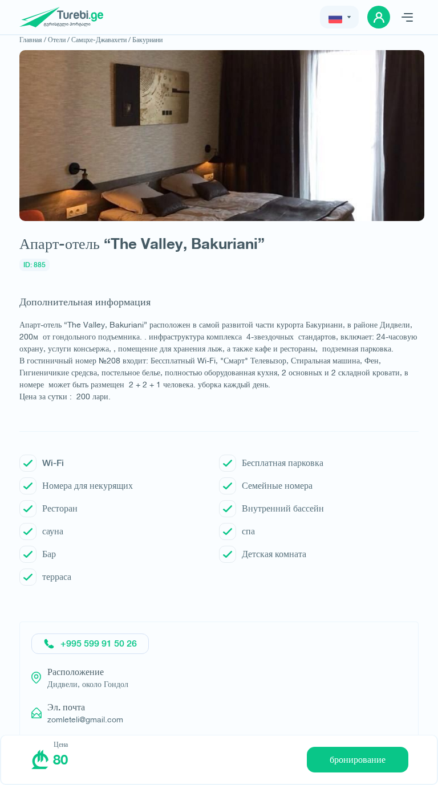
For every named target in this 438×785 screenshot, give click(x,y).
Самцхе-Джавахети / (101, 39)
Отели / (59, 39)
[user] (378, 17)
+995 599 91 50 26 (98, 643)
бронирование (358, 759)
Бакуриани (147, 39)
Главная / (32, 39)
